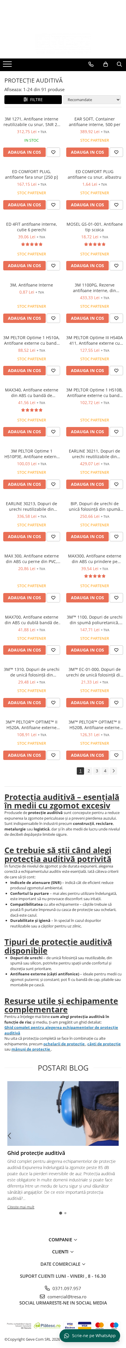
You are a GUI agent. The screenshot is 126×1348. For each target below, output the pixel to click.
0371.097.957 (66, 1288)
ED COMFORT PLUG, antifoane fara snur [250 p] (31, 174)
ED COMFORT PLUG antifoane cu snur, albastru (94, 174)
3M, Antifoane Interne (31, 285)
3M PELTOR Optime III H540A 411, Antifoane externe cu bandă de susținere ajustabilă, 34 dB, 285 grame (94, 340)
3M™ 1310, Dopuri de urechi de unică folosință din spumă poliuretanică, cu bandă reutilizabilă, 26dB (31, 672)
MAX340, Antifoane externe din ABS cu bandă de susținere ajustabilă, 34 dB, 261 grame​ (31, 392)
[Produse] (8, 65)
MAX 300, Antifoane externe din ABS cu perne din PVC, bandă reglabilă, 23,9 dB (31, 558)
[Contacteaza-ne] (91, 64)
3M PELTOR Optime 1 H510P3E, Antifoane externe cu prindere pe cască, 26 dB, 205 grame (31, 453)
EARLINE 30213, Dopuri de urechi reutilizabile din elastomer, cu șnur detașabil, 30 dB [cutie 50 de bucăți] (31, 506)
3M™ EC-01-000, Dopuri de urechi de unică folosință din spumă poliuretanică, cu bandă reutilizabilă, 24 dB (94, 672)
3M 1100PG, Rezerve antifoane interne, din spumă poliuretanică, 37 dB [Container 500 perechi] (94, 287)
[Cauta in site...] (119, 64)
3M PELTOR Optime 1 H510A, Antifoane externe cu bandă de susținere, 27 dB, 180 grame (31, 340)
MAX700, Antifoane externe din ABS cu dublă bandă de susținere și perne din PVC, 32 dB (31, 619)
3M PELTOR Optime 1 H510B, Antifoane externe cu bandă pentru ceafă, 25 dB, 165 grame (94, 392)
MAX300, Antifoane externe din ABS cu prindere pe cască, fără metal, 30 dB (94, 558)
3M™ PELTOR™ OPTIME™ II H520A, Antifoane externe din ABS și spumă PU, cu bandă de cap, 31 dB (31, 724)
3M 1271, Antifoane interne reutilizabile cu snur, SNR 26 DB (31, 121)
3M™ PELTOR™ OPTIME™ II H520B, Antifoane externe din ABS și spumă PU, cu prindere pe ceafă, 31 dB (94, 724)
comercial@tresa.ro (66, 1297)
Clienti (61, 1252)
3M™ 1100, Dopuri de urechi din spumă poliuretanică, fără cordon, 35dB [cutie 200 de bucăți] (94, 619)
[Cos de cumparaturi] (105, 64)
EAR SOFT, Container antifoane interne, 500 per (94, 121)
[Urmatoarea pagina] (113, 771)
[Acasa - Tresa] (63, 44)
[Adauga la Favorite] (53, 152)
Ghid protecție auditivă (36, 1152)
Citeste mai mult (20, 1207)
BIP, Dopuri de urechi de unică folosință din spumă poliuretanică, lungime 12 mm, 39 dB (94, 506)
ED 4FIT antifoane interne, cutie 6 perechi (31, 226)
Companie (61, 1239)
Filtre (35, 99)
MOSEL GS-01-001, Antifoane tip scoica (95, 226)
